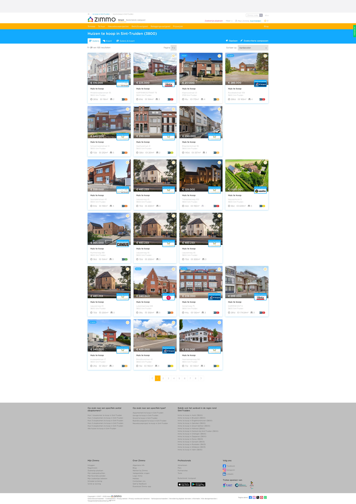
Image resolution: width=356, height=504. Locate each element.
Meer (228, 21)
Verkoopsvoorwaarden (159, 499)
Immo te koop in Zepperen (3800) (192, 436)
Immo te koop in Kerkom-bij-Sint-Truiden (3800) (198, 431)
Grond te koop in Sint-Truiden (145, 418)
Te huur (101, 26)
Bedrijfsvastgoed (140, 26)
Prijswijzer (178, 26)
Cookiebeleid (110, 499)
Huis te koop (97, 88)
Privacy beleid (122, 499)
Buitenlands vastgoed (135, 20)
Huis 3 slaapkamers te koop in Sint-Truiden (105, 420)
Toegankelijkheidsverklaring (98, 501)
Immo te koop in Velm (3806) (190, 450)
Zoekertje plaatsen (214, 21)
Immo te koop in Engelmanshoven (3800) (195, 420)
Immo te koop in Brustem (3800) (191, 418)
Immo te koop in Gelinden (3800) (192, 423)
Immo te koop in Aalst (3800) (190, 415)
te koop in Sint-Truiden (101, 14)
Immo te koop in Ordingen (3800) (192, 434)
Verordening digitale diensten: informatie (184, 499)
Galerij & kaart (127, 41)
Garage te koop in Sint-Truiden (145, 415)
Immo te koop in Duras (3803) (190, 439)
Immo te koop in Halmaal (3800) (191, 428)
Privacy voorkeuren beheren (139, 499)
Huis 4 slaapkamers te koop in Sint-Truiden (105, 423)
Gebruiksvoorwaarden (96, 499)
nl (266, 15)
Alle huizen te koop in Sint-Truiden (102, 428)
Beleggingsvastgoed (160, 26)
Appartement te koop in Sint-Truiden (148, 413)
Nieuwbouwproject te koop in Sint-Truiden (150, 423)
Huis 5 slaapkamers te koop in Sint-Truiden (105, 426)
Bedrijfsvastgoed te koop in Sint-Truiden (149, 421)
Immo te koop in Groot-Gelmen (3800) (194, 426)
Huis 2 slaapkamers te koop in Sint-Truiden (105, 418)
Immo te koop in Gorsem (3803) (191, 442)
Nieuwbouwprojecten (118, 26)
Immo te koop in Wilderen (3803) (192, 447)
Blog (266, 26)
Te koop (91, 26)
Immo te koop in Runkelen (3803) (192, 444)
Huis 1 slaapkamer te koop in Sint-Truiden (105, 415)
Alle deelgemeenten (209, 499)
